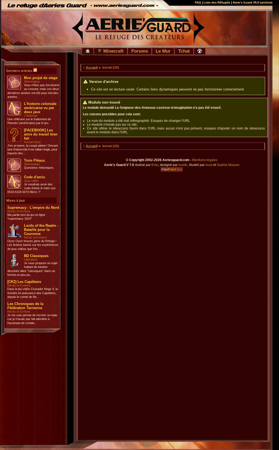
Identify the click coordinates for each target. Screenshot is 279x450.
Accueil (92, 68)
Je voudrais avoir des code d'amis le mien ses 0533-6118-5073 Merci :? (31, 188)
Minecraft (113, 51)
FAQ (198, 2)
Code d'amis (34, 177)
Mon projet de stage (40, 78)
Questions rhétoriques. (39, 167)
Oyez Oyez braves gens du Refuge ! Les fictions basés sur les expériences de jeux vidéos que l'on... (32, 244)
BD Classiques (36, 256)
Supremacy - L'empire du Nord (33, 208)
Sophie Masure (228, 165)
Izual (209, 165)
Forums (139, 51)
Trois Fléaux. (35, 160)
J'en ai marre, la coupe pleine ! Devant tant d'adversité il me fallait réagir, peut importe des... (32, 149)
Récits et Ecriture (18, 211)
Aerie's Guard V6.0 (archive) (252, 2)
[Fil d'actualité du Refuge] (35, 71)
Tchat (184, 51)
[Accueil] (87, 51)
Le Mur (163, 51)
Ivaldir (182, 165)
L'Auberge (30, 115)
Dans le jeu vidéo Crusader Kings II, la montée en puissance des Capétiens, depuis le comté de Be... (32, 292)
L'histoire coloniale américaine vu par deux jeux (40, 108)
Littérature (30, 259)
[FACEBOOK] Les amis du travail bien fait (40, 134)
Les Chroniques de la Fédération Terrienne (25, 306)
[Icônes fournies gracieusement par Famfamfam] (171, 169)
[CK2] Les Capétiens (24, 282)
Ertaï (154, 165)
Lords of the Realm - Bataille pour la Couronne (41, 230)
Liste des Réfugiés (217, 2)
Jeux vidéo (31, 180)
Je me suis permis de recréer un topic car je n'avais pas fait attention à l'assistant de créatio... (32, 319)
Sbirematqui (32, 81)
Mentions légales (204, 160)
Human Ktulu (32, 142)
